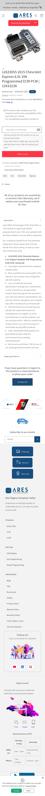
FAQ (8, 586)
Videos (9, 598)
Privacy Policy (13, 603)
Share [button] (7, 184)
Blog (9, 580)
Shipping (5, 95)
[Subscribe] (37, 439)
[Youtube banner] (22, 405)
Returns (25, 462)
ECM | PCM (11, 526)
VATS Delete (12, 553)
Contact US (22, 382)
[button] (3, 15)
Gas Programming (14, 559)
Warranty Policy (13, 615)
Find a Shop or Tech (15, 621)
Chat (16, 727)
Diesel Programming (15, 565)
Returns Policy (13, 609)
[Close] (43, 778)
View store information (14, 169)
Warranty (25, 474)
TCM (8, 532)
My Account (11, 592)
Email (24, 727)
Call (33, 727)
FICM (9, 538)
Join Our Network (14, 627)
